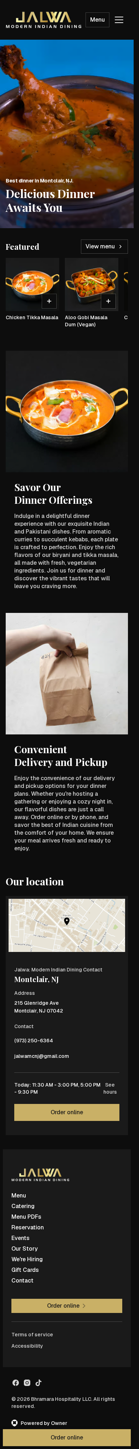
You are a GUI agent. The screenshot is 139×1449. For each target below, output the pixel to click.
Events (20, 1238)
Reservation (27, 1227)
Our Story (24, 1248)
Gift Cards (25, 1270)
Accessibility (27, 1346)
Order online (67, 1112)
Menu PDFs (26, 1216)
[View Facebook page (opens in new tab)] (15, 1382)
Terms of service (32, 1334)
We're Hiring (27, 1259)
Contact (22, 1280)
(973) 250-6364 (33, 1042)
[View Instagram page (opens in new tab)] (27, 1382)
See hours (110, 1088)
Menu (97, 19)
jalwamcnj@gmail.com (41, 1058)
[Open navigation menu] (119, 20)
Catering (23, 1206)
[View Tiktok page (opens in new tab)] (38, 1382)
